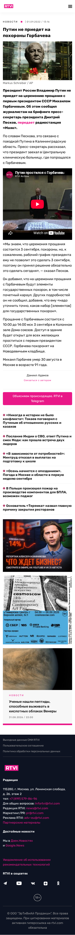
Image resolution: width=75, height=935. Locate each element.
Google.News (15, 845)
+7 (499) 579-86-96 (23, 799)
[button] (70, 6)
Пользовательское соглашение (23, 745)
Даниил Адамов (37, 375)
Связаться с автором (37, 380)
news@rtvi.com (37, 808)
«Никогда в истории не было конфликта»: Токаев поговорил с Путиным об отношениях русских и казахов (32, 420)
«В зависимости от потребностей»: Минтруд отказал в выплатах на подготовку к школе (34, 457)
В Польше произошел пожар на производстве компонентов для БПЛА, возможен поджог (35, 492)
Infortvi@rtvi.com (47, 803)
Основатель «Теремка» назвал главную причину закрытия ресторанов (37, 507)
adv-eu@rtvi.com (36, 818)
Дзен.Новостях (22, 841)
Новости (10, 21)
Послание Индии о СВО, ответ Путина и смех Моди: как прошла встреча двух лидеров (37, 440)
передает (26, 122)
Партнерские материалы (21, 823)
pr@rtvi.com (34, 813)
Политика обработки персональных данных (31, 751)
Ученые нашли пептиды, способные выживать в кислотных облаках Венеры (33, 706)
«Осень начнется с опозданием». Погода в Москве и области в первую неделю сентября (33, 474)
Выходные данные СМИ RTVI (21, 740)
